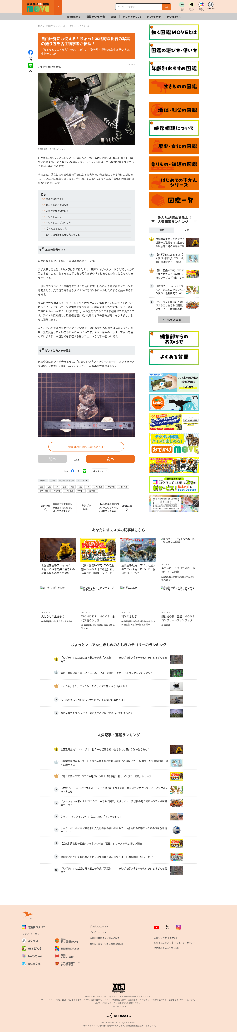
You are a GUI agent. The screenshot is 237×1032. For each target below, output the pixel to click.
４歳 (72, 487)
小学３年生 (123, 487)
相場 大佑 (56, 66)
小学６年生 (69, 491)
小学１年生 (98, 487)
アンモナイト (83, 480)
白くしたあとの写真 (56, 228)
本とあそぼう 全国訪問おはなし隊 (106, 943)
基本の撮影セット (55, 198)
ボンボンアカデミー (99, 926)
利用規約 (174, 937)
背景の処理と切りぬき (57, 210)
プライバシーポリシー (184, 942)
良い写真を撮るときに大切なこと (63, 234)
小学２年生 (110, 487)
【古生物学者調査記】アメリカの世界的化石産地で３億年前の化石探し (109, 508)
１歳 (49, 487)
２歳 (56, 487)
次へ (110, 459)
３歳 (64, 487)
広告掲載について (162, 942)
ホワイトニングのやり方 (58, 222)
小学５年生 (56, 491)
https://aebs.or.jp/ (118, 1006)
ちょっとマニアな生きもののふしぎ (73, 26)
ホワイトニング (54, 216)
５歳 (80, 487)
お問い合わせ (160, 937)
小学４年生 (44, 491)
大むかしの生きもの (66, 480)
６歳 (87, 487)
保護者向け (92, 491)
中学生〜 (80, 491)
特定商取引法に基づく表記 (166, 947)
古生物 (52, 480)
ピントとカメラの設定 (57, 204)
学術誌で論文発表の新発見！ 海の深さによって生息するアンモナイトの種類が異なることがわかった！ (62, 508)
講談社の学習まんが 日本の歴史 (104, 938)
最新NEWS (49, 26)
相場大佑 (43, 480)
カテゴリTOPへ (86, 507)
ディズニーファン (98, 932)
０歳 (41, 487)
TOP (40, 26)
